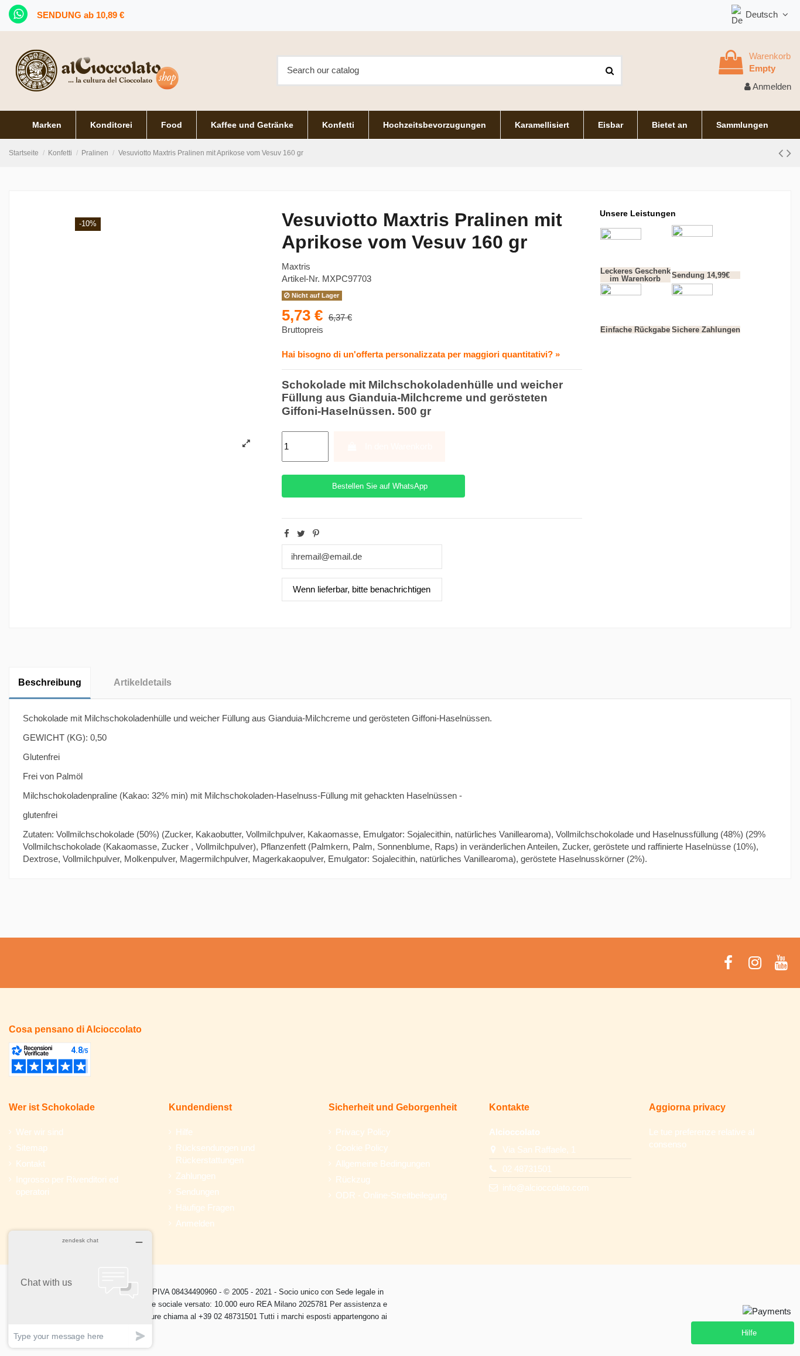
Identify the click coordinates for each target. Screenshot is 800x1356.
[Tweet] (301, 534)
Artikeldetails (143, 682)
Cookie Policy (362, 1148)
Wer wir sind (39, 1132)
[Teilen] (286, 534)
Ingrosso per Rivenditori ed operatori (67, 1185)
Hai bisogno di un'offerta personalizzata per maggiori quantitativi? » (421, 354)
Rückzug (353, 1179)
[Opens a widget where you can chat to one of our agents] (80, 1289)
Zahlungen (196, 1176)
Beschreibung (49, 682)
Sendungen (197, 1192)
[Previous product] (782, 153)
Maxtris (296, 266)
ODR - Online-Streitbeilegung (391, 1195)
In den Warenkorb (398, 446)
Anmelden (195, 1223)
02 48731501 (527, 1169)
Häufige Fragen (205, 1207)
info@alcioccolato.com (545, 1188)
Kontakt (30, 1163)
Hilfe (184, 1132)
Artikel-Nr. (301, 279)
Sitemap (31, 1148)
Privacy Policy (363, 1132)
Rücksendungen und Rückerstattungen (215, 1154)
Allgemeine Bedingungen (383, 1163)
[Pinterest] (316, 534)
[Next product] (789, 153)
